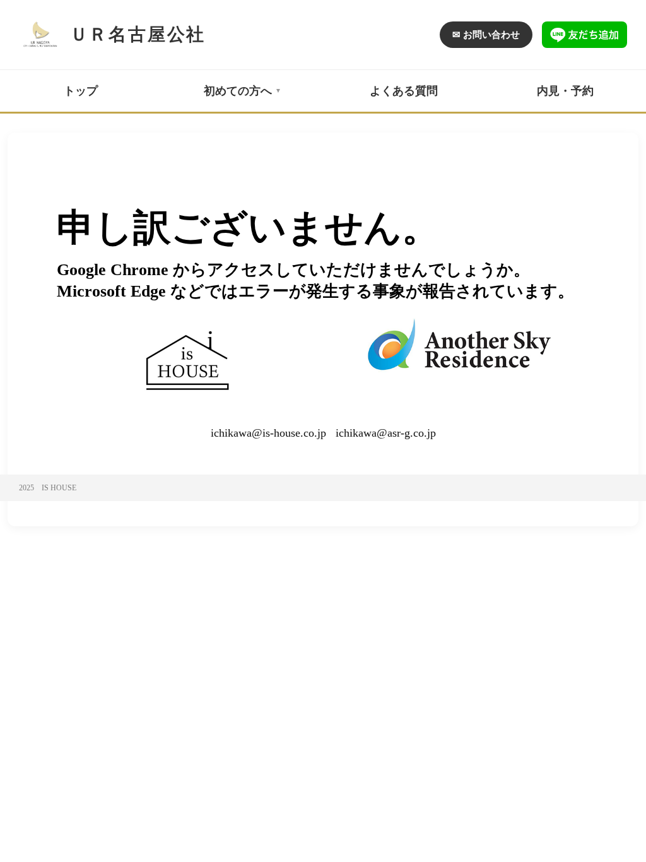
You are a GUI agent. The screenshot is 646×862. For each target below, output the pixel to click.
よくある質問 (404, 91)
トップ (81, 91)
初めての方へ (238, 91)
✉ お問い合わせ (486, 35)
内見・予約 (565, 91)
